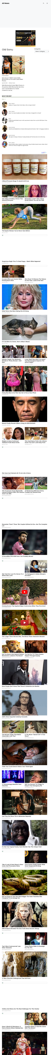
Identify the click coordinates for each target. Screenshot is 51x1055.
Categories (37, 49)
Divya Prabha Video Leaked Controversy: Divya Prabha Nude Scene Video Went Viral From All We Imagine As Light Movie (28, 145)
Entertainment (5, 75)
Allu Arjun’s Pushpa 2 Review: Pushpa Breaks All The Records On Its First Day (27, 137)
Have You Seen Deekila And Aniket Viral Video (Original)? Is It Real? (25, 113)
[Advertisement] (25, 18)
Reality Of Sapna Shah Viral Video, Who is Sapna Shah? (22, 105)
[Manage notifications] (3, 1052)
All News (5, 3)
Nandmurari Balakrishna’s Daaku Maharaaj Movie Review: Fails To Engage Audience (29, 129)
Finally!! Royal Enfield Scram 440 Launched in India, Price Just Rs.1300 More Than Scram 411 (28, 121)
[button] (43, 3)
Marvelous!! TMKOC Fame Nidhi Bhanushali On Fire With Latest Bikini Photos (12, 79)
